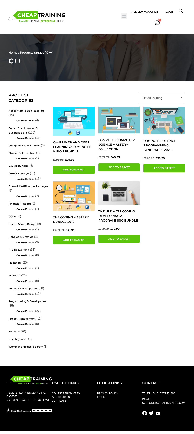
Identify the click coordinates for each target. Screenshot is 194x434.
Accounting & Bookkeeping (26, 110)
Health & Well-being (22, 224)
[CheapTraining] (36, 16)
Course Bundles (25, 120)
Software (14, 331)
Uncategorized (18, 339)
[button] (124, 16)
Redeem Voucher (144, 11)
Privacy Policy (107, 393)
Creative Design (19, 173)
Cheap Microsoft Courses (24, 145)
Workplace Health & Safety (26, 346)
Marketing (15, 262)
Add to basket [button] (73, 169)
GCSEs (13, 216)
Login (169, 11)
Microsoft (14, 275)
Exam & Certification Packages (28, 186)
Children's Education (22, 153)
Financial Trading (20, 203)
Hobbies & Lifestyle (21, 237)
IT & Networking (19, 249)
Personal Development (23, 288)
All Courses (61, 397)
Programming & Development (28, 301)
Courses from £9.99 (66, 393)
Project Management (22, 318)
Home (13, 52)
